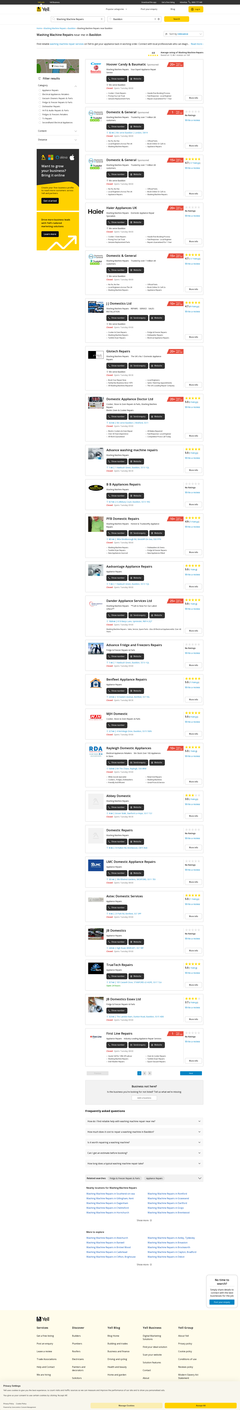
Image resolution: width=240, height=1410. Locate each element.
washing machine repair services (67, 43)
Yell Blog (114, 1328)
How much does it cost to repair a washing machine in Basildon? (121, 1131)
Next (191, 1073)
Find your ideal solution (155, 1346)
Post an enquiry (45, 1343)
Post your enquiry (149, 9)
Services (42, 1328)
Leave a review (44, 1351)
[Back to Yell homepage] (44, 9)
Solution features (152, 1362)
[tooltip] (159, 19)
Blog (173, 9)
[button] (101, 19)
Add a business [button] (144, 1098)
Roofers (76, 1351)
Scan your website (152, 1354)
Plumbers (77, 1343)
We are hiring (44, 1374)
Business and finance (118, 1351)
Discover (78, 1328)
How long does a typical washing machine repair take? (116, 1163)
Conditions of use (187, 1359)
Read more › (197, 43)
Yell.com (41, 2)
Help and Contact (46, 1366)
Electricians (78, 1359)
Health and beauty (117, 1366)
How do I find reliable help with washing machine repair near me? (121, 1121)
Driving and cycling (117, 1359)
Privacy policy (185, 1343)
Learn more (50, 234)
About (146, 1378)
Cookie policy (185, 1351)
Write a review (192, 120)
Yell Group (185, 1328)
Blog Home (113, 1335)
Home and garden (117, 1374)
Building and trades (118, 1343)
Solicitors (77, 1378)
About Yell (183, 1335)
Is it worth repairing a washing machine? (109, 1142)
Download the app (149, 2)
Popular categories (115, 9)
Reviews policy (185, 1366)
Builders (76, 1335)
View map (58, 66)
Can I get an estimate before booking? (108, 1152)
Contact (147, 1370)
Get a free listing (168, 2)
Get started (50, 200)
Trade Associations (47, 1359)
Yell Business (55, 2)
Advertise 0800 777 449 (191, 2)
